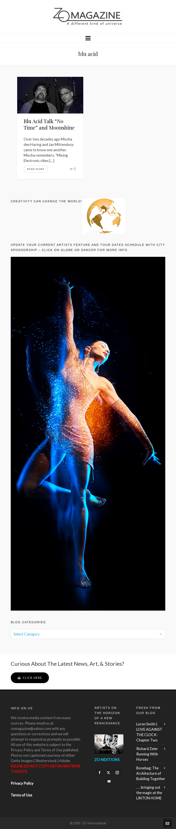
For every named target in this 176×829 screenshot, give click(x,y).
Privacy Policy (22, 783)
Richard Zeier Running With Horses (147, 754)
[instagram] (117, 772)
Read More (35, 169)
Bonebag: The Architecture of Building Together (150, 773)
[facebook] (99, 772)
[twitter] (108, 772)
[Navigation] (88, 37)
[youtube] (109, 781)
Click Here (32, 677)
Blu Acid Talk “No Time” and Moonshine (49, 124)
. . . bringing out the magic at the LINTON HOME (149, 792)
